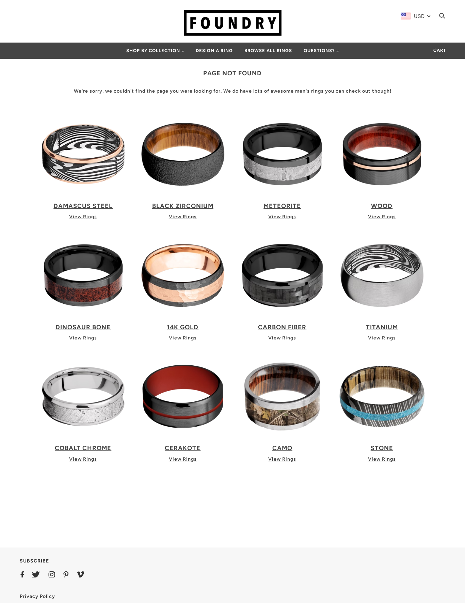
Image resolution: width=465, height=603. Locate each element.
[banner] (233, 23)
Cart (439, 50)
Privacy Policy (37, 596)
